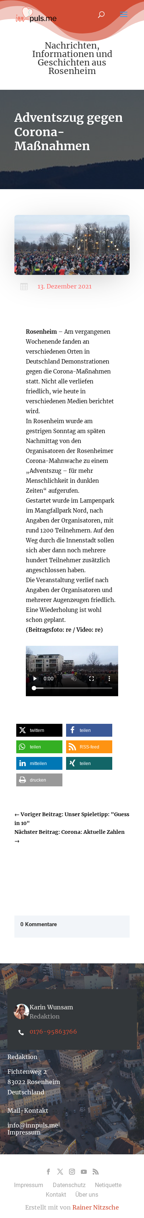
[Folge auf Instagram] (72, 1172)
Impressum (24, 1132)
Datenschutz (69, 1185)
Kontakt (56, 1194)
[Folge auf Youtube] (84, 1172)
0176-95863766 (53, 1031)
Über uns (86, 1194)
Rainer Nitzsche (95, 1207)
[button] (39, 730)
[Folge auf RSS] (96, 1172)
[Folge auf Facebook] (48, 1172)
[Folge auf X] (60, 1172)
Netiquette (108, 1185)
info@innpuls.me (32, 1125)
